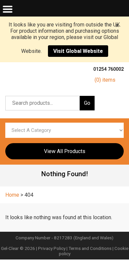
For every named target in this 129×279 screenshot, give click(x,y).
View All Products (64, 151)
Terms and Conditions (89, 248)
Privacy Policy (51, 248)
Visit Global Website (78, 51)
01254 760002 (108, 69)
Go (87, 103)
